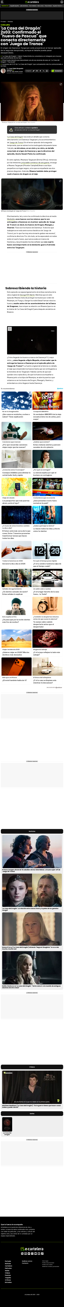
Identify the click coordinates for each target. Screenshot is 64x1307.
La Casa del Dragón (15, 136)
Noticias (10, 21)
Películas (8, 1268)
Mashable (11, 219)
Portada (3, 21)
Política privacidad (48, 1262)
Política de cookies (47, 1264)
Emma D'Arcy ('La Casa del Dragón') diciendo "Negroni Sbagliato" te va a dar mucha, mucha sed (30, 948)
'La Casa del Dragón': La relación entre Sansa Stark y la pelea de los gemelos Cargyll (30, 909)
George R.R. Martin (27, 295)
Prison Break (48, 6)
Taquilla (8, 1278)
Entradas (8, 1282)
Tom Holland (32, 6)
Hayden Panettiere (58, 6)
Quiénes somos (27, 1261)
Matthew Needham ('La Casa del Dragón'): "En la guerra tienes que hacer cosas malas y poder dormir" (31, 1106)
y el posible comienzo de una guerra (35, 162)
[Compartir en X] (43, 70)
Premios (8, 1275)
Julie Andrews (24, 6)
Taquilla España (14, 6)
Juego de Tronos (16, 142)
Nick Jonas (41, 6)
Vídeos (7, 1273)
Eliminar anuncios (32, 9)
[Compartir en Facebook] (40, 70)
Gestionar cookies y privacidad (50, 1266)
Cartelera (8, 1266)
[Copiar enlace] (33, 70)
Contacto (25, 1263)
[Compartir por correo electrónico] (37, 70)
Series (7, 1271)
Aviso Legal (45, 1261)
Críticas (8, 1280)
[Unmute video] (32, 340)
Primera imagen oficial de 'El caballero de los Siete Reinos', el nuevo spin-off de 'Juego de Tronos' (31, 870)
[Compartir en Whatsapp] (47, 70)
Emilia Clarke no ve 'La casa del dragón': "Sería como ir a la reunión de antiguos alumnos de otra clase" (31, 987)
